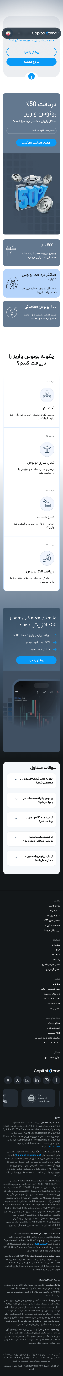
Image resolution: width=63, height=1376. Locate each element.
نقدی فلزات (55, 910)
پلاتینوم (56, 959)
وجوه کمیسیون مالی (50, 989)
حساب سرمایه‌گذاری (51, 964)
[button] (19, 33)
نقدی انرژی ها (53, 915)
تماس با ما (55, 1008)
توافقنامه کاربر (53, 1028)
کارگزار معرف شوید (51, 1057)
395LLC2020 (40, 1244)
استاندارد (56, 945)
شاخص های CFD (52, 920)
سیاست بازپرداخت (51, 1042)
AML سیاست (54, 1033)
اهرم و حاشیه (53, 1003)
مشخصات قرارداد (52, 925)
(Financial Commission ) (28, 1155)
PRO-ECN (55, 954)
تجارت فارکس (54, 906)
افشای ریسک (54, 1023)
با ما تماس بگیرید (52, 993)
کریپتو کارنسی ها (52, 930)
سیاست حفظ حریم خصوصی (47, 1037)
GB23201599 (53, 1146)
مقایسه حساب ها (52, 998)
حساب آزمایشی (53, 969)
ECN (58, 949)
